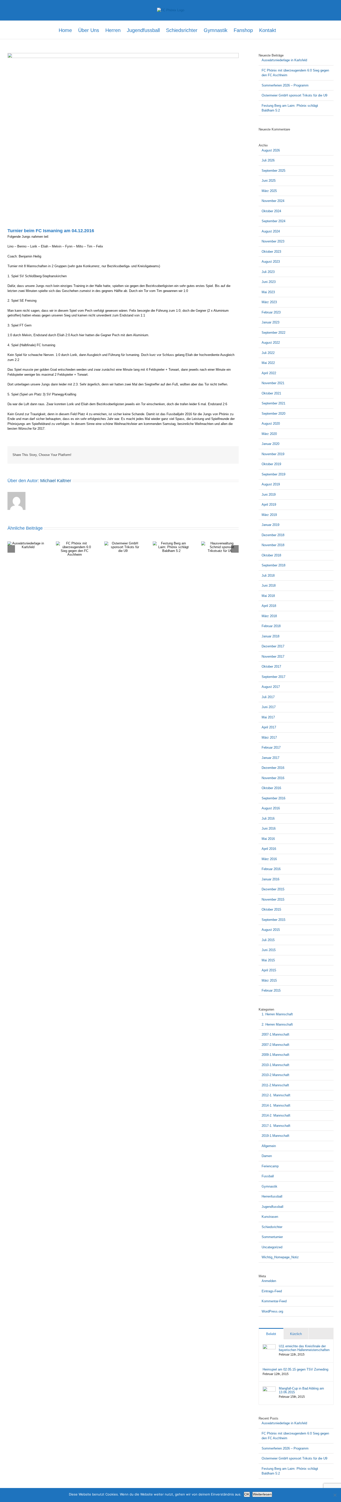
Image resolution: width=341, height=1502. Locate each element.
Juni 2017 (269, 707)
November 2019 (273, 454)
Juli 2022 (268, 353)
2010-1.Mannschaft (275, 1065)
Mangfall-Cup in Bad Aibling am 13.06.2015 (301, 1390)
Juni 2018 (269, 585)
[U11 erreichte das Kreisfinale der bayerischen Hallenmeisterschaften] (269, 1347)
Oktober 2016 (271, 788)
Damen (267, 1156)
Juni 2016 (269, 828)
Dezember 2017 (273, 646)
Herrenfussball (272, 1196)
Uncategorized (272, 1247)
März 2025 (269, 191)
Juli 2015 (268, 940)
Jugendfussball (272, 1207)
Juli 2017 (268, 697)
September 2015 (273, 920)
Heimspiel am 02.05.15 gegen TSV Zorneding (295, 1369)
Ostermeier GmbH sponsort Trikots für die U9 (294, 95)
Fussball (268, 1176)
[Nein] (334, 1495)
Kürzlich (296, 1334)
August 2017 (271, 687)
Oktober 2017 (271, 666)
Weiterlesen (262, 1494)
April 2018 (269, 606)
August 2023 (271, 261)
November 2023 (273, 241)
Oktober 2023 (271, 251)
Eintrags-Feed (272, 1291)
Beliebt (271, 1334)
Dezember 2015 (273, 889)
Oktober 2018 (271, 555)
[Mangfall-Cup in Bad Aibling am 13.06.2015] (269, 1389)
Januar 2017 (270, 758)
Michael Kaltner (55, 480)
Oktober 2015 (271, 909)
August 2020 (271, 423)
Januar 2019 (270, 525)
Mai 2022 (268, 363)
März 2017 (269, 737)
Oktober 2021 (271, 393)
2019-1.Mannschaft (275, 1136)
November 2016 (273, 778)
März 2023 (269, 302)
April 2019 (269, 504)
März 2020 (269, 434)
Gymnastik (269, 1186)
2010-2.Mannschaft (275, 1075)
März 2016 (269, 859)
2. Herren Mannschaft (277, 1024)
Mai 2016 (268, 839)
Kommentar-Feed (274, 1301)
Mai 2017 (268, 717)
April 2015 (269, 970)
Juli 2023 (268, 272)
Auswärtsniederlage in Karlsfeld (284, 60)
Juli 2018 (268, 575)
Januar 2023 (270, 322)
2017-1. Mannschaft (276, 1126)
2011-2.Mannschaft (275, 1085)
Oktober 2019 (271, 464)
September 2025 (273, 170)
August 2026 (271, 150)
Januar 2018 (270, 636)
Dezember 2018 (273, 535)
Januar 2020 (270, 444)
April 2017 (269, 727)
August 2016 (271, 808)
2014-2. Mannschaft (276, 1115)
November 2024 (273, 201)
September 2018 (273, 565)
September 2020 (273, 413)
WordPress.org (272, 1311)
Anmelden (269, 1281)
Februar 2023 (271, 312)
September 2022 (273, 332)
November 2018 (273, 545)
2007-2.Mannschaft (275, 1045)
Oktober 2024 (271, 211)
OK (246, 1494)
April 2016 (269, 849)
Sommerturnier (272, 1237)
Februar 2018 (271, 626)
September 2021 (273, 403)
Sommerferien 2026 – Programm (285, 85)
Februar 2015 (271, 990)
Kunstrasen (270, 1217)
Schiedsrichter (272, 1227)
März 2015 (269, 980)
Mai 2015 (268, 960)
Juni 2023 (269, 282)
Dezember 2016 (273, 768)
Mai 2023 (268, 292)
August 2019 (271, 484)
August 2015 (271, 930)
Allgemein (269, 1146)
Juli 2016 (268, 818)
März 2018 (269, 616)
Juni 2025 (269, 180)
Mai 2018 (268, 596)
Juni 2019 (269, 494)
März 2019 (269, 515)
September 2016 (273, 798)
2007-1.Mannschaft (275, 1034)
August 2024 (271, 231)
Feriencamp (270, 1166)
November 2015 (273, 899)
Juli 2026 (268, 160)
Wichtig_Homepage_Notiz (280, 1257)
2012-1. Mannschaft (276, 1095)
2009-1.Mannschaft (275, 1055)
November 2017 (273, 656)
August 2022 (271, 342)
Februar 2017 (271, 747)
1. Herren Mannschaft (277, 1014)
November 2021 (273, 383)
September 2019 (273, 474)
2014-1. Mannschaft (276, 1105)
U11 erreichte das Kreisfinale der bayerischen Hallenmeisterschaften (304, 1348)
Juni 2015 (269, 950)
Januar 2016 (270, 879)
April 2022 (269, 373)
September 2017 (273, 677)
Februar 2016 (271, 869)
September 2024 (273, 221)
